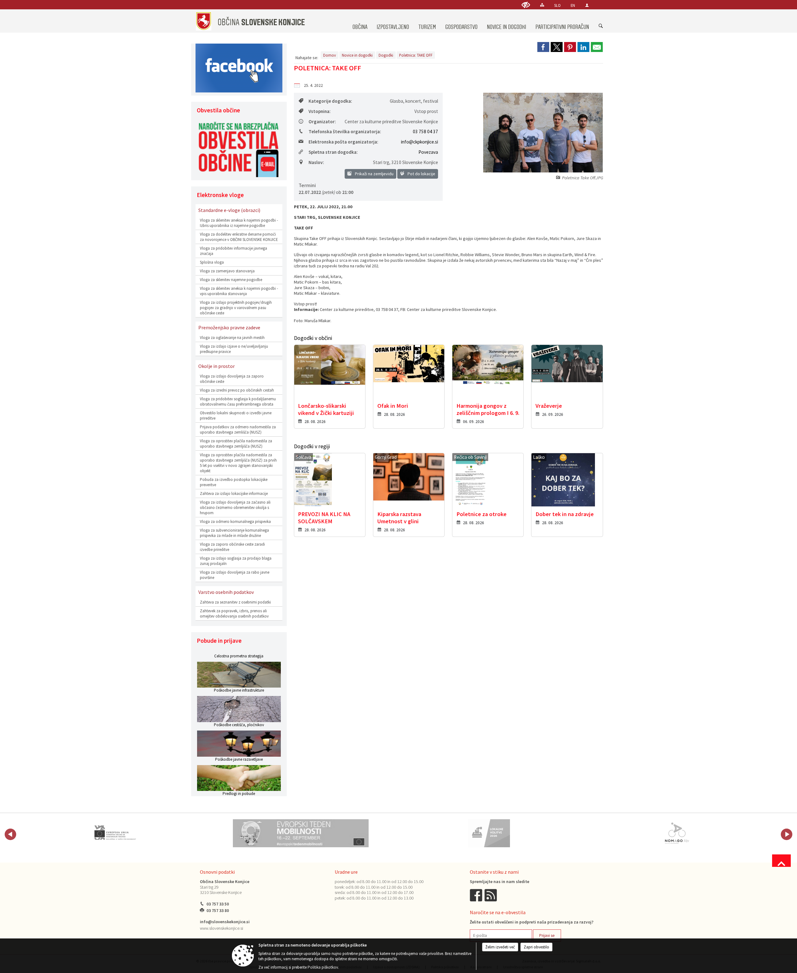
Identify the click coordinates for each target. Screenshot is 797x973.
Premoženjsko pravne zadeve (229, 327)
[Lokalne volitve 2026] (489, 833)
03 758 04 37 (425, 131)
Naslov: (316, 162)
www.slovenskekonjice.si (221, 928)
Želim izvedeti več (500, 947)
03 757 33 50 (217, 904)
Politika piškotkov (323, 967)
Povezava (428, 152)
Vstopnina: (320, 111)
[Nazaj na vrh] (781, 860)
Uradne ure (346, 872)
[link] (543, 47)
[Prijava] (587, 5)
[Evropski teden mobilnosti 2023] (300, 833)
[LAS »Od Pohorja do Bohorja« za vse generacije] (113, 833)
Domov (329, 55)
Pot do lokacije (421, 173)
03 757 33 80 (217, 910)
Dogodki (386, 55)
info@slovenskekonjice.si (225, 921)
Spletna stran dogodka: (333, 152)
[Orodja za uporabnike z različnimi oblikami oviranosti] (525, 5)
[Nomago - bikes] (677, 833)
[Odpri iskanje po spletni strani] (601, 26)
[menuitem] (360, 21)
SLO (557, 5)
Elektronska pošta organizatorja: (343, 142)
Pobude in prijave (219, 640)
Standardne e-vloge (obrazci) (229, 210)
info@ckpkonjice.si (419, 142)
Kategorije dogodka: (330, 101)
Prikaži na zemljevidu (374, 173)
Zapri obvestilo (536, 947)
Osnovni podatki (217, 872)
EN (573, 5)
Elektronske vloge (220, 195)
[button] (10, 834)
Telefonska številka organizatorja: (345, 131)
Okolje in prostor (216, 366)
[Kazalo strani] (542, 5)
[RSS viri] (491, 894)
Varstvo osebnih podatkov (226, 592)
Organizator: (322, 122)
